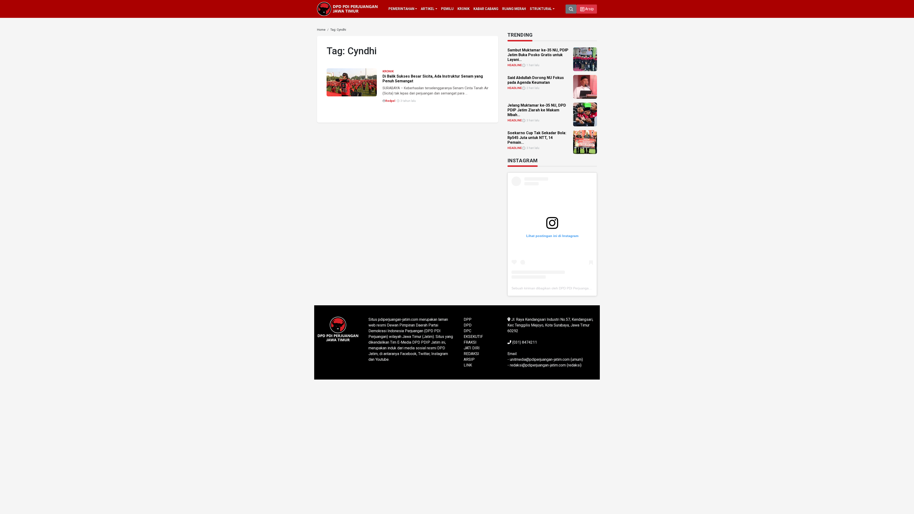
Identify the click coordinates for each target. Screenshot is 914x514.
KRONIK (388, 71)
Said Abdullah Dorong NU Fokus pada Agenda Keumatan (535, 80)
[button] (586, 9)
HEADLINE (514, 65)
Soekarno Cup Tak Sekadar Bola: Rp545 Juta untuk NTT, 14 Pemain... (536, 138)
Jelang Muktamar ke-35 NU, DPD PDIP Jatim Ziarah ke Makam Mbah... (536, 110)
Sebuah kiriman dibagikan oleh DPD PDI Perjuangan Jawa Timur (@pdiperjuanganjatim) (578, 288)
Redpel (390, 101)
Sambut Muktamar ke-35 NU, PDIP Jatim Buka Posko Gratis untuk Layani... (537, 55)
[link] (352, 82)
